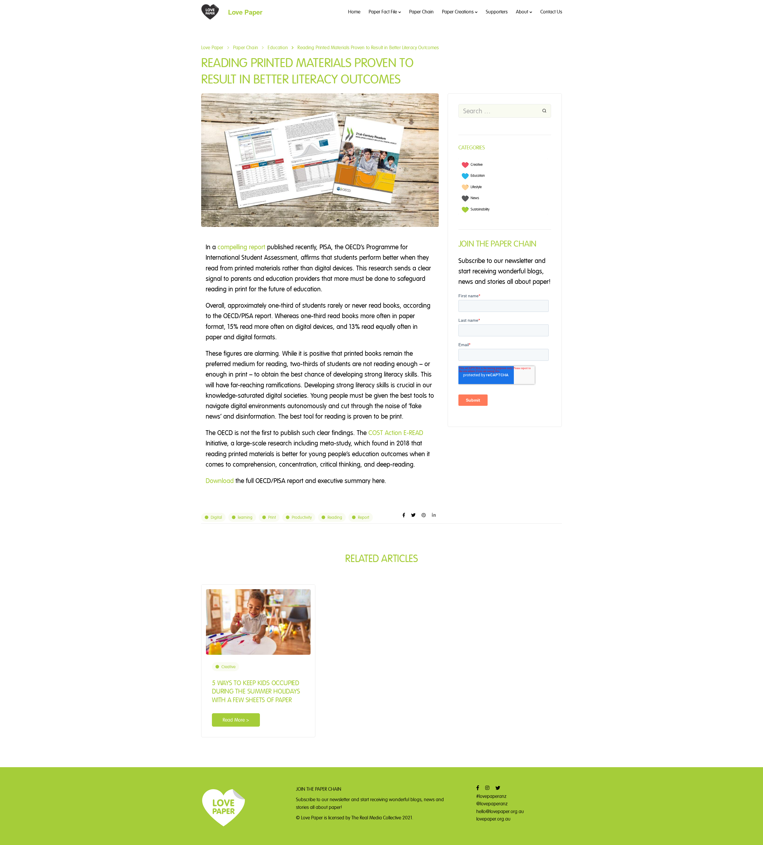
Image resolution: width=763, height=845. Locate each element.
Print (272, 517)
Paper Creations (458, 12)
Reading (335, 517)
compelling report (241, 247)
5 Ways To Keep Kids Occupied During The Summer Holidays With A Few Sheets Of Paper (256, 691)
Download (220, 481)
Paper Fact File (383, 12)
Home (354, 12)
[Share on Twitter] (413, 515)
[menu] (503, 187)
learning (245, 517)
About (522, 12)
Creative (228, 666)
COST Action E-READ (395, 433)
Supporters (497, 12)
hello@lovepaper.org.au (500, 811)
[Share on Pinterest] (423, 515)
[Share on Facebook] (403, 515)
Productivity (302, 517)
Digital (216, 517)
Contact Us (551, 12)
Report (363, 517)
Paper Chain (421, 12)
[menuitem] (501, 164)
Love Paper (245, 12)
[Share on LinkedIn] (434, 515)
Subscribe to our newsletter (323, 799)
